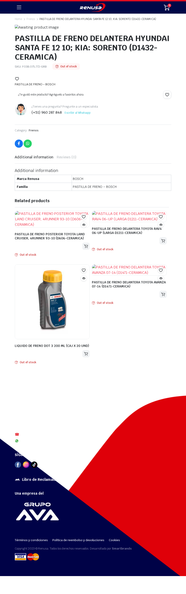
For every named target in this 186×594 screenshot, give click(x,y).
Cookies (114, 540)
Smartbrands (122, 548)
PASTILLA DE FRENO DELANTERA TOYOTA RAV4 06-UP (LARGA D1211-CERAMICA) (127, 231)
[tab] (34, 157)
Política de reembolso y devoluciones (78, 540)
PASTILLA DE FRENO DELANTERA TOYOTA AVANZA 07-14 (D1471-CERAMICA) (129, 284)
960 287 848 (29, 441)
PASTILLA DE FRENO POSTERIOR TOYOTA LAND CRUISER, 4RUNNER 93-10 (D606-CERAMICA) (50, 236)
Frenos (34, 130)
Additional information (34, 157)
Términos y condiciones (31, 540)
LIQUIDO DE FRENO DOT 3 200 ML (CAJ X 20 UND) (52, 346)
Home (18, 19)
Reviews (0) (66, 157)
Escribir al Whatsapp (77, 113)
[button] (17, 78)
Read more (86, 246)
